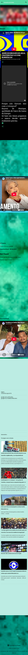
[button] (2, 62)
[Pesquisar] (26, 2)
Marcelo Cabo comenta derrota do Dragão (11, 553)
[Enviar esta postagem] (2, 123)
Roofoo (18, 648)
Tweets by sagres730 (6, 393)
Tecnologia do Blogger (15, 645)
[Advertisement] (14, 156)
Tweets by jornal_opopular (6, 246)
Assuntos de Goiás (9, 2)
